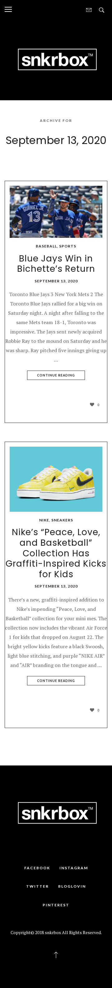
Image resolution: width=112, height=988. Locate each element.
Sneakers (62, 520)
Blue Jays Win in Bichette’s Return (56, 263)
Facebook (37, 868)
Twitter (37, 886)
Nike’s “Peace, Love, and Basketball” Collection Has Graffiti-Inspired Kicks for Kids (56, 553)
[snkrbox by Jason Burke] (56, 58)
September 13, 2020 (56, 281)
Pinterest (56, 905)
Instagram (73, 868)
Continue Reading (56, 375)
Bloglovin (72, 886)
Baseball (46, 246)
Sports (67, 246)
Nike (44, 520)
